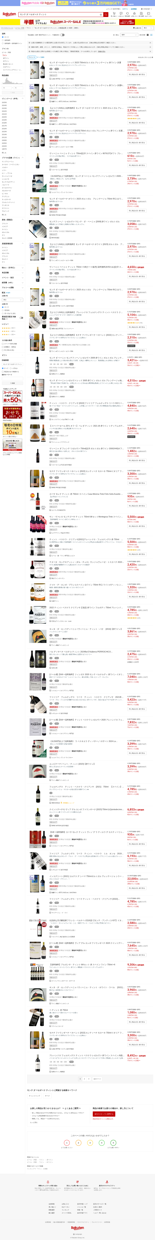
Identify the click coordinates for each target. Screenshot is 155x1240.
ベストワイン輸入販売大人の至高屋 (63, 937)
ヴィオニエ (5, 205)
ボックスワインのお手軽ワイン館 (62, 419)
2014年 (4, 134)
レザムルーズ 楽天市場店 (60, 713)
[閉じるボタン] (150, 43)
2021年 (4, 114)
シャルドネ (5, 179)
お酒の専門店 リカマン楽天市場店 (63, 79)
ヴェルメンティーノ (8, 202)
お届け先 (5, 296)
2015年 (4, 131)
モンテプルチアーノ (8, 182)
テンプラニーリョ (8, 161)
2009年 (4, 140)
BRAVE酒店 (55, 238)
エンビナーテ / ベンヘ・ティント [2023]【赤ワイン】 (72, 764)
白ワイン (50, 1162)
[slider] (2, 84)
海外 (8, 293)
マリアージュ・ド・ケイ (60, 913)
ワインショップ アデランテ (60, 442)
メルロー (5, 167)
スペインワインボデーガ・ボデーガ (63, 981)
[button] (146, 9)
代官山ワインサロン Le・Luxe (61, 621)
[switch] (21, 318)
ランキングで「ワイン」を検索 (37, 1169)
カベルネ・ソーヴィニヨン (10, 164)
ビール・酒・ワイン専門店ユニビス (63, 556)
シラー (4, 170)
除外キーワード (7, 375)
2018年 (4, 123)
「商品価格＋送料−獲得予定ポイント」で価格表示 (43, 35)
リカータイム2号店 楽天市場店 (62, 465)
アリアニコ (5, 196)
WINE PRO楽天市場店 (59, 215)
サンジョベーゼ (7, 176)
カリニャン (5, 208)
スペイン (5, 229)
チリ (3, 235)
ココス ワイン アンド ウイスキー (62, 192)
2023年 (4, 108)
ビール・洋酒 (19, 28)
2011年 (4, 137)
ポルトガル (5, 232)
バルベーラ (5, 185)
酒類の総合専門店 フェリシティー (63, 328)
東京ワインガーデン (58, 578)
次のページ (97, 1079)
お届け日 (5, 304)
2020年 (4, 117)
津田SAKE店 (56, 803)
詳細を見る (101, 51)
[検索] (106, 14)
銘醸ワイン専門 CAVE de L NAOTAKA (64, 101)
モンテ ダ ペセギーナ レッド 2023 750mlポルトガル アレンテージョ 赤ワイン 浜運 (85, 63)
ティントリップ (34, 1096)
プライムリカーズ (57, 1026)
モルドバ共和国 (7, 238)
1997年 (4, 149)
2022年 (4, 111)
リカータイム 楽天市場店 (60, 170)
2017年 (4, 126)
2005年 (4, 143)
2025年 (4, 102)
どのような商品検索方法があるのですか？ (46, 1116)
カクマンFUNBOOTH (59, 510)
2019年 (4, 120)
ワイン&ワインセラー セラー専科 (62, 147)
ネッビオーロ (6, 199)
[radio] (3, 37)
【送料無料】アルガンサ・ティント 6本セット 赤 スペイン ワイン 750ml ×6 (82, 965)
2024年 (4, 105)
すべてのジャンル (7, 28)
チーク (47, 1096)
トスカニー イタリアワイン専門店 (63, 690)
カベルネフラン (7, 188)
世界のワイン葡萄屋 (58, 374)
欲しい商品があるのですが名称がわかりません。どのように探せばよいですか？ (58, 1113)
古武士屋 (54, 668)
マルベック (5, 211)
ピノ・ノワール (7, 173)
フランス (5, 223)
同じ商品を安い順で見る (137, 74)
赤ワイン (50, 1160)
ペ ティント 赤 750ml (58, 1010)
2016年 (4, 129)
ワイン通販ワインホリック (60, 645)
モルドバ (5, 259)
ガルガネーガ (6, 191)
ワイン (41, 1160)
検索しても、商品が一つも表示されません (46, 1119)
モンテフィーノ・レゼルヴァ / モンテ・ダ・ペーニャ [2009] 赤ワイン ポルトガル (84, 222)
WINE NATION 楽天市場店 (60, 825)
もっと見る (33, 1122)
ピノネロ (5, 193)
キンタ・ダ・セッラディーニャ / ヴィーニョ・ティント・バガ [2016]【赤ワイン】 (86, 629)
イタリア (5, 226)
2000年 (4, 146)
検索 (13, 92)
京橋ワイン (55, 601)
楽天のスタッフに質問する (104, 1114)
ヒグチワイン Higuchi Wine (61, 533)
